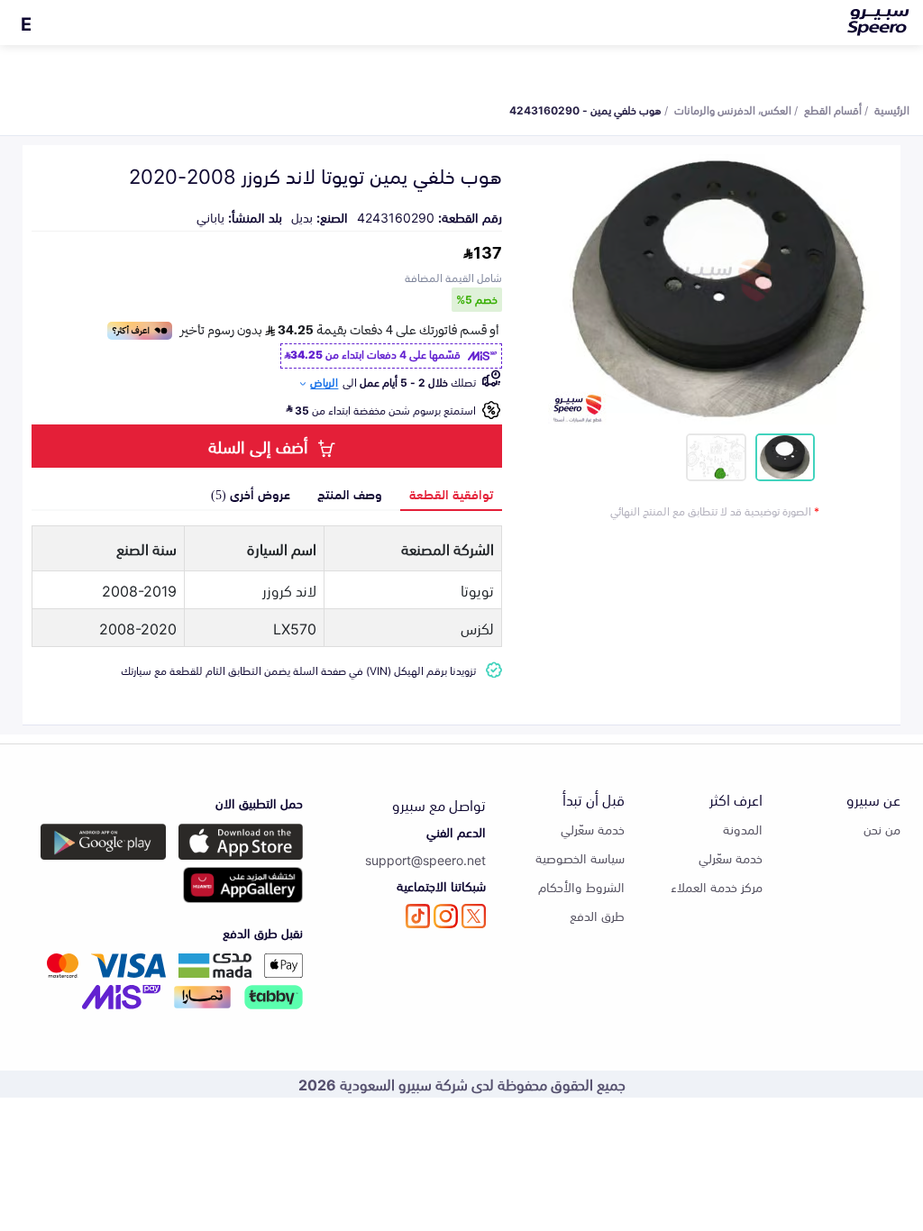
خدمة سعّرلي (731, 857)
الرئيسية (891, 109)
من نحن (882, 828)
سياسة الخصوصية (580, 857)
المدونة (743, 828)
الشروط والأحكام (581, 886)
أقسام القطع (833, 109)
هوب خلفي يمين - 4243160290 (585, 109)
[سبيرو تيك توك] (418, 916)
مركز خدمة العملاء (717, 886)
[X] (474, 916)
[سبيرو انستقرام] (446, 916)
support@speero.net (425, 859)
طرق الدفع (597, 915)
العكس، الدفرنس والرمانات (732, 109)
